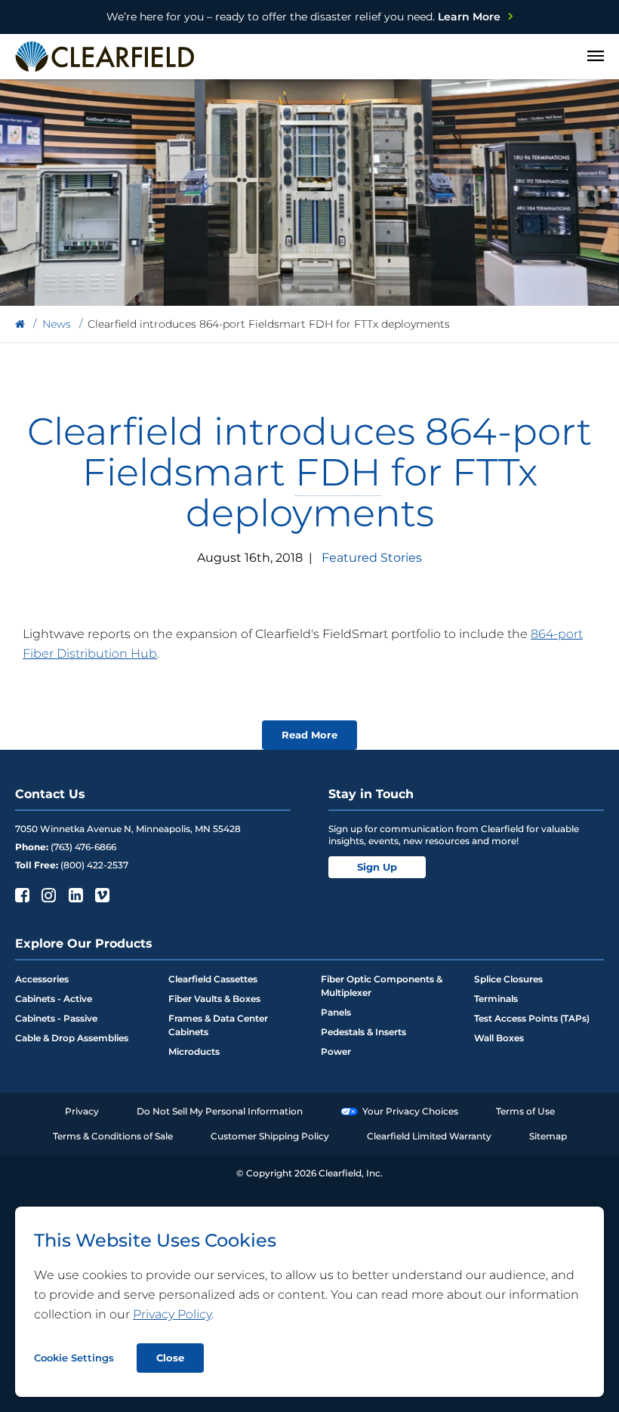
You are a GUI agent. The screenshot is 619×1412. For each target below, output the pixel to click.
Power (336, 1051)
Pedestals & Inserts (363, 1031)
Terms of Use (525, 1111)
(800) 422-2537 (94, 865)
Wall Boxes (499, 1038)
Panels (336, 1012)
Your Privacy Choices (410, 1111)
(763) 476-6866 (83, 846)
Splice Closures (508, 979)
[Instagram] (47, 894)
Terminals (496, 998)
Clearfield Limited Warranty (429, 1136)
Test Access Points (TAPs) (532, 1018)
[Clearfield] (20, 324)
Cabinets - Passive (56, 1018)
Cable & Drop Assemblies (71, 1038)
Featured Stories (372, 557)
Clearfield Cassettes (212, 979)
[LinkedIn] (74, 894)
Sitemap (548, 1136)
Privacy (82, 1111)
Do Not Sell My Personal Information (220, 1111)
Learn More (303, 16)
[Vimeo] (100, 894)
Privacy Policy (172, 1314)
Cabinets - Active (53, 998)
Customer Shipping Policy (270, 1136)
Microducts (194, 1051)
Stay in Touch (371, 794)
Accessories (42, 979)
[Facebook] (20, 894)
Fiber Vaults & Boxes (214, 998)
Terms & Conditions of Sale (113, 1136)
